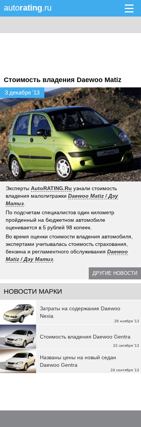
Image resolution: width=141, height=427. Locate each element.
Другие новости (114, 273)
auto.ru (28, 7)
